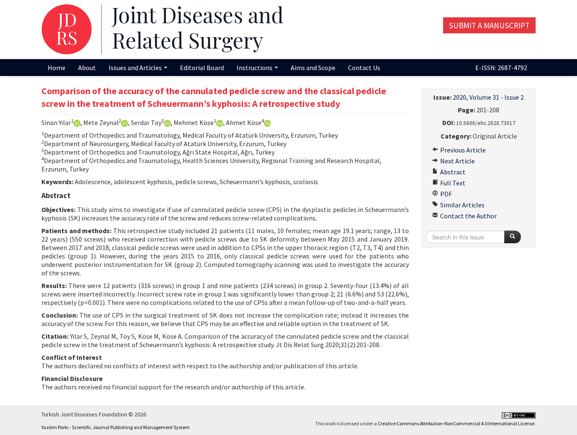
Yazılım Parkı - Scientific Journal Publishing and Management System (115, 427)
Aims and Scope (313, 67)
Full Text (452, 183)
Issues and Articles (136, 67)
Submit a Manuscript (489, 25)
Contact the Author (468, 216)
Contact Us (364, 67)
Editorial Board (202, 67)
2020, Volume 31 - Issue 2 (488, 97)
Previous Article (462, 150)
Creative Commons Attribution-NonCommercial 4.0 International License (456, 423)
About (87, 67)
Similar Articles (461, 205)
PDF (445, 194)
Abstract (452, 172)
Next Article (457, 161)
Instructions (255, 67)
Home (56, 67)
